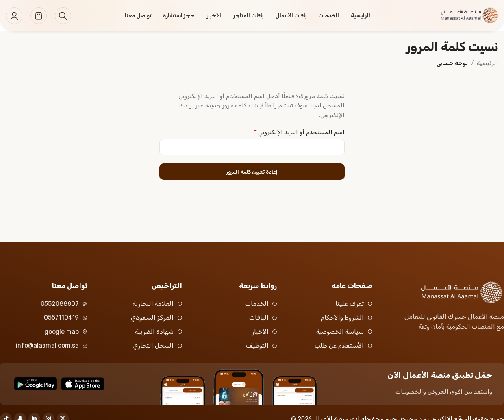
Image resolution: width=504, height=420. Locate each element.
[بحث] (63, 16)
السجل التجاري (153, 345)
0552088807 (60, 303)
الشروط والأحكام (342, 317)
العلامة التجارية (153, 303)
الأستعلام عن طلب (339, 345)
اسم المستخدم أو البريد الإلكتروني (299, 132)
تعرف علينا (349, 303)
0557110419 (61, 317)
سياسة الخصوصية (340, 331)
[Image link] (452, 292)
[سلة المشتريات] (38, 16)
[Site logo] (460, 15)
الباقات (259, 317)
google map (61, 331)
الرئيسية (487, 63)
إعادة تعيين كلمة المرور (252, 172)
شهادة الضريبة (154, 331)
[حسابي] (14, 16)
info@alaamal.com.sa (47, 345)
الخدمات (257, 303)
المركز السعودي (152, 317)
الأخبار (260, 331)
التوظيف (257, 345)
